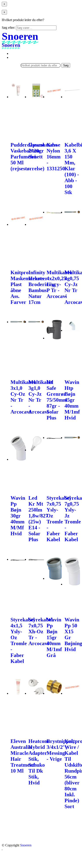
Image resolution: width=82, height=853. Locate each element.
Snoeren (25, 845)
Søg (65, 65)
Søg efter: (8, 27)
